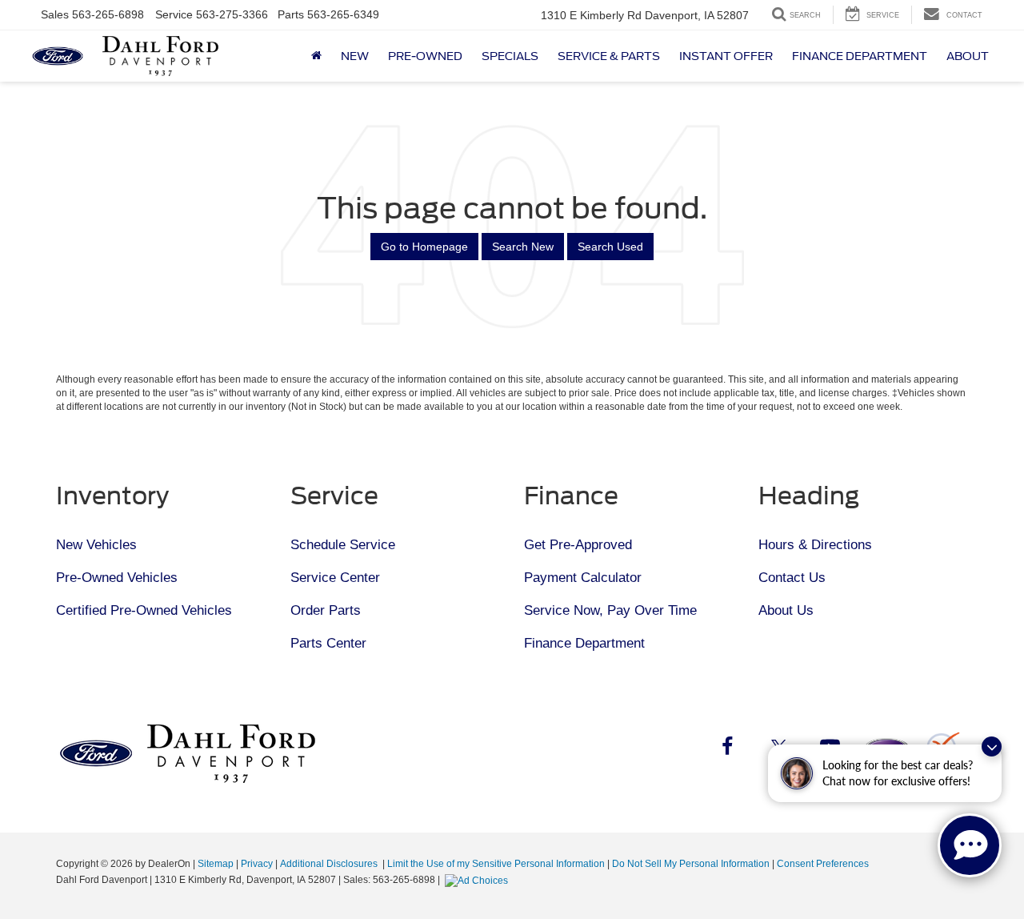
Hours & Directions (815, 544)
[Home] (316, 56)
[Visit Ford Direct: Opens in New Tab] (478, 879)
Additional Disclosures (330, 863)
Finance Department (584, 643)
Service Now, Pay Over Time (610, 610)
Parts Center (328, 643)
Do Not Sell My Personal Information (691, 863)
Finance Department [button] (859, 56)
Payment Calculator (583, 577)
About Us (786, 610)
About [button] (967, 56)
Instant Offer (726, 56)
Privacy (257, 863)
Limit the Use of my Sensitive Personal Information (496, 863)
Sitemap (216, 863)
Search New (523, 246)
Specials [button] (510, 56)
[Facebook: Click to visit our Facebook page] (727, 749)
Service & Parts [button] (609, 56)
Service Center (335, 577)
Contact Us (792, 577)
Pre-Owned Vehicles (117, 577)
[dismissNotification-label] (992, 746)
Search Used (610, 246)
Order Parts (325, 610)
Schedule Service (342, 544)
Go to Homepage (424, 246)
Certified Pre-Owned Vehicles (144, 610)
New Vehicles (96, 544)
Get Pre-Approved (578, 544)
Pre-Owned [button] (425, 56)
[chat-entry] (970, 845)
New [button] (355, 56)
